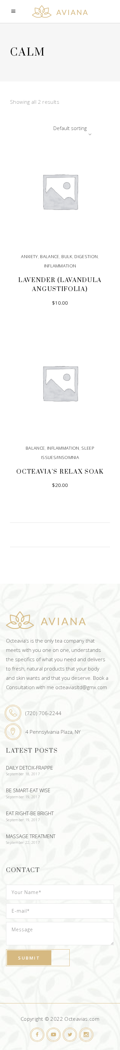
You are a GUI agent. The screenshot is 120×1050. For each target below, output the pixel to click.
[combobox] (51, 128)
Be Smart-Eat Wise (28, 790)
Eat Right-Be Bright (30, 813)
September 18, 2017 (23, 773)
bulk (66, 256)
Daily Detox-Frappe (29, 767)
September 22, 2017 (23, 842)
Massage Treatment (30, 836)
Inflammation (60, 266)
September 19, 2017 (23, 796)
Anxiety (29, 256)
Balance (49, 256)
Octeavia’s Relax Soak (60, 472)
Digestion (86, 256)
